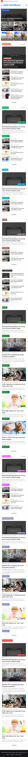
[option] (14, 25)
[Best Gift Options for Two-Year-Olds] (7, 36)
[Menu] (1, 5)
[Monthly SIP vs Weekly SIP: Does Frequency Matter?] (7, 26)
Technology (23, 456)
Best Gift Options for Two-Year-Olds (7, 38)
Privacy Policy (18, 754)
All (19, 44)
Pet (16, 32)
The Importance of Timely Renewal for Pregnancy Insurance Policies (17, 97)
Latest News (23, 44)
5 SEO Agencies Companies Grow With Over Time (14, 1)
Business (4, 23)
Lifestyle (4, 32)
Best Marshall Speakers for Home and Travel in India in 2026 (12, 19)
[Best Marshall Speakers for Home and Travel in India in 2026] (14, 15)
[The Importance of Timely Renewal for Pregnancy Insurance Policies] (6, 96)
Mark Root (6, 66)
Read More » (5, 136)
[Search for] (26, 5)
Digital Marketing (5, 10)
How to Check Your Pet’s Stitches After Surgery (20, 39)
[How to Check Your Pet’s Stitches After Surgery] (20, 36)
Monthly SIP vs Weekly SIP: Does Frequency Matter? (7, 29)
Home (8, 754)
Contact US (12, 754)
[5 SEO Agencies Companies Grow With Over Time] (20, 26)
